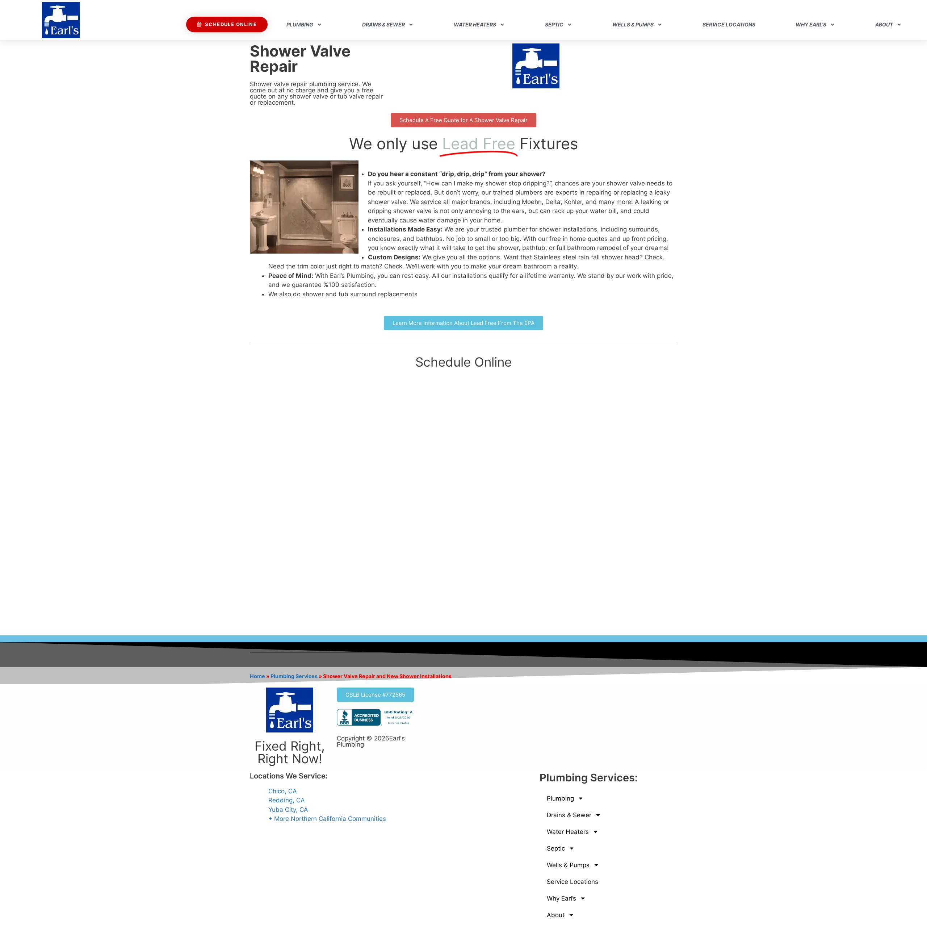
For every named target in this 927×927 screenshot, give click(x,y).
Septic (554, 24)
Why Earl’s (811, 24)
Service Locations (728, 24)
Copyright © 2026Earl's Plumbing (371, 741)
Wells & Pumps (633, 24)
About (884, 24)
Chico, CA (282, 791)
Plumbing (299, 24)
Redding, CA (286, 800)
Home (257, 676)
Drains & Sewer (383, 24)
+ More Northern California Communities (327, 818)
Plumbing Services (294, 676)
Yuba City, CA (288, 809)
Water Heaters (475, 24)
